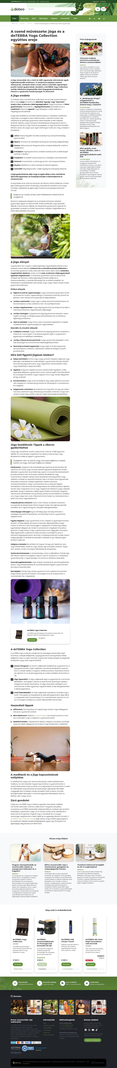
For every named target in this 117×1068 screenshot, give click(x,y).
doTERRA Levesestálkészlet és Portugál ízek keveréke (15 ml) (45, 942)
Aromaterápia (85, 107)
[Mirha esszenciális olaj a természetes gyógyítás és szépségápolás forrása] (58, 853)
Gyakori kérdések (48, 1035)
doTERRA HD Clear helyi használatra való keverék (94, 941)
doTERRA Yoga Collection (37, 630)
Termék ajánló (85, 159)
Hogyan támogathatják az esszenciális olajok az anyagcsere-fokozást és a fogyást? (24, 868)
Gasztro (83, 65)
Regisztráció (96, 1)
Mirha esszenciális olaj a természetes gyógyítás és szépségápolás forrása (57, 867)
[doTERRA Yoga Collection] (22, 927)
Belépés (103, 1)
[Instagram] (94, 18)
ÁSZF (38, 1)
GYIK (75, 18)
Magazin (54, 18)
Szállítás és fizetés (49, 1025)
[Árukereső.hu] (27, 1048)
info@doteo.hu (68, 1025)
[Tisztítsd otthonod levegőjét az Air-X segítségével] (91, 853)
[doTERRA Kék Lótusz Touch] (70, 927)
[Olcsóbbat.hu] (16, 1053)
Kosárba (32, 640)
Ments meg (24, 18)
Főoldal (16, 23)
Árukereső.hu (38, 1050)
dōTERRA (22, 945)
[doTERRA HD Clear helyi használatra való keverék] (94, 927)
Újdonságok (43, 18)
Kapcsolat (46, 1032)
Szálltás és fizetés (44, 1)
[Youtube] (99, 18)
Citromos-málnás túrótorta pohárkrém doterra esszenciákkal (90, 60)
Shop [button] (14, 18)
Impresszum (47, 1030)
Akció (34, 18)
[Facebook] (89, 18)
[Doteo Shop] (17, 9)
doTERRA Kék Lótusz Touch (67, 940)
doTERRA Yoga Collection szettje (23, 819)
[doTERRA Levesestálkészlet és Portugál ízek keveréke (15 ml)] (46, 927)
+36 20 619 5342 (31, 1)
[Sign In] (97, 9)
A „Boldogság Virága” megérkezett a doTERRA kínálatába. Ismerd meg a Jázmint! (90, 101)
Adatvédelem (47, 1028)
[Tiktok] (104, 18)
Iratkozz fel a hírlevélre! (92, 1040)
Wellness (29, 23)
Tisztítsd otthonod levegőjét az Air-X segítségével (90, 866)
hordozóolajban (40, 715)
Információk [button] (65, 18)
